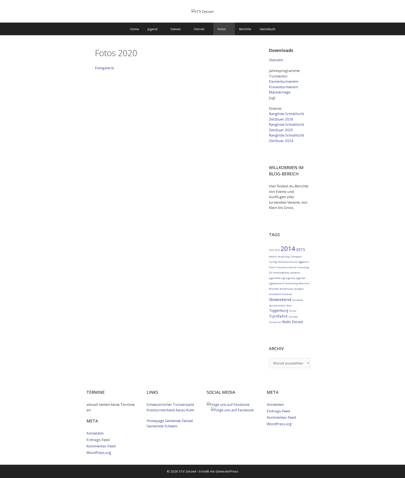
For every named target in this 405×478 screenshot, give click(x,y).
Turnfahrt (278, 316)
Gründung (303, 267)
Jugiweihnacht (276, 283)
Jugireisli (300, 278)
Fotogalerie (104, 67)
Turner (293, 310)
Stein (289, 305)
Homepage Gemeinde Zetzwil (170, 420)
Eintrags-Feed (98, 439)
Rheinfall (274, 288)
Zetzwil (297, 322)
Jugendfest (275, 278)
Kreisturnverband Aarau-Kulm (170, 410)
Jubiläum (295, 272)
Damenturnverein (283, 81)
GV (270, 272)
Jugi (272, 97)
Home (134, 29)
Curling (273, 261)
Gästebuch (267, 29)
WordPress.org (98, 452)
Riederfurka (286, 288)
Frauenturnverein (283, 86)
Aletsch (273, 256)
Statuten (276, 59)
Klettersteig (291, 283)
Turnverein (278, 76)
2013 (277, 250)
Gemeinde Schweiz (162, 426)
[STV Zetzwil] (202, 11)
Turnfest (293, 316)
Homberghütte (281, 272)
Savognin (299, 288)
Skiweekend (280, 299)
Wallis (286, 322)
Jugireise (290, 278)
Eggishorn (304, 261)
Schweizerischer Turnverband (170, 404)
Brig (287, 256)
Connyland (296, 256)
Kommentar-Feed (101, 446)
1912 (271, 250)
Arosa (281, 256)
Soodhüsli (297, 300)
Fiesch (272, 267)
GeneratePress (227, 471)
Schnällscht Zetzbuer (281, 294)
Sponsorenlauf (277, 305)
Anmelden (95, 433)
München (304, 283)
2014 (288, 248)
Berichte (245, 29)
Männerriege (279, 92)
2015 (300, 249)
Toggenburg (278, 310)
